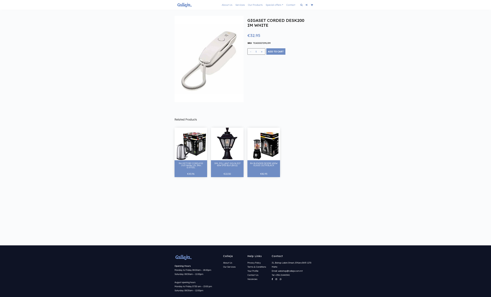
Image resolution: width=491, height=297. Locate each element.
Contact (290, 4)
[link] (197, 257)
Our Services (229, 267)
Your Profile (252, 271)
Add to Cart (276, 51)
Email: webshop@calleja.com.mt (287, 271)
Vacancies (252, 279)
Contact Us (252, 275)
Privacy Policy (254, 262)
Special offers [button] (273, 4)
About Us (227, 4)
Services (240, 4)
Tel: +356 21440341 (281, 275)
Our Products (255, 4)
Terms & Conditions (256, 267)
